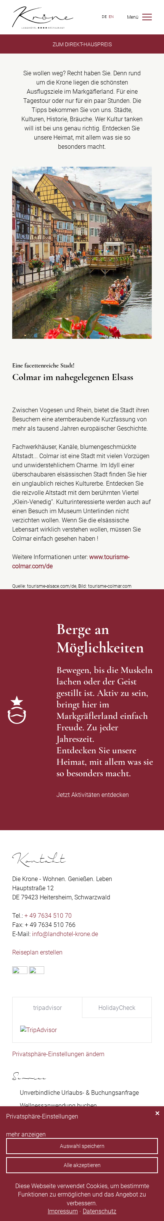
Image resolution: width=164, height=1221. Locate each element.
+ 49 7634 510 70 (48, 915)
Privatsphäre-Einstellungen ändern (58, 1054)
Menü (132, 17)
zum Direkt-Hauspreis (82, 44)
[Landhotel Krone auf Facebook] (19, 971)
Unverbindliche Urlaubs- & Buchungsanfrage (79, 1092)
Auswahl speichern (82, 1146)
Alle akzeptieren (82, 1165)
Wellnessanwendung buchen (58, 1105)
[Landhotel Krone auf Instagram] (36, 971)
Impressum (63, 1211)
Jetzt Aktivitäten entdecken (92, 794)
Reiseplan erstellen (37, 952)
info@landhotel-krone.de (65, 934)
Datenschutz (99, 1211)
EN (111, 17)
